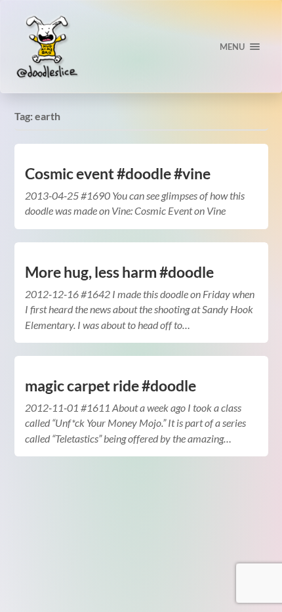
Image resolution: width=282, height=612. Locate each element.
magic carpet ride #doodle (110, 386)
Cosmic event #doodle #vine (118, 174)
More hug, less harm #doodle (119, 272)
